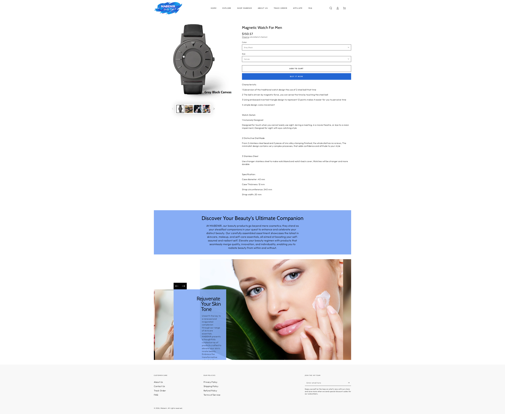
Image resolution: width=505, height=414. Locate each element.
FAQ (156, 394)
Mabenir (164, 408)
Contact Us (159, 386)
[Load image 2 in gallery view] (189, 109)
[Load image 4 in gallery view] (206, 109)
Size (244, 54)
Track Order (160, 390)
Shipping (245, 37)
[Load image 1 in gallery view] (180, 109)
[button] (330, 8)
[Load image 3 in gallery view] (198, 109)
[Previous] (177, 286)
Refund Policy (210, 390)
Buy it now (296, 76)
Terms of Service (212, 394)
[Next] (183, 286)
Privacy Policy (210, 382)
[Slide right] (214, 109)
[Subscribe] (349, 383)
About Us (158, 382)
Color (244, 42)
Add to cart (296, 69)
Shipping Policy (211, 386)
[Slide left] (173, 109)
